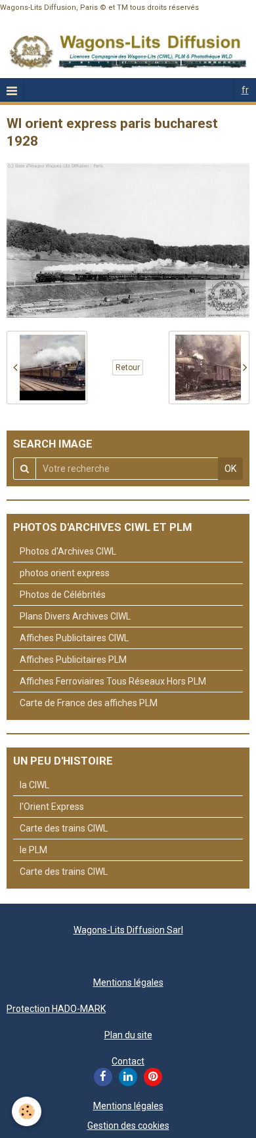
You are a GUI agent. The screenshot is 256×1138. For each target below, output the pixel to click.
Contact (128, 1061)
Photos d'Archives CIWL (68, 551)
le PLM (33, 850)
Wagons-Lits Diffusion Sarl (128, 930)
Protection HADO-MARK (56, 1008)
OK (230, 468)
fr (245, 90)
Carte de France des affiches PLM (89, 703)
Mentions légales (128, 982)
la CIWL (34, 785)
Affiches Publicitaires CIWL (74, 638)
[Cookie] (26, 1111)
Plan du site (128, 1035)
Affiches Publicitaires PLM (73, 659)
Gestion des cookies (128, 1125)
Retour (128, 367)
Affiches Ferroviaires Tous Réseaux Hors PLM (113, 681)
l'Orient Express (52, 806)
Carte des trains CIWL (64, 828)
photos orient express (65, 573)
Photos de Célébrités (63, 594)
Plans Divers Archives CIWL (75, 616)
